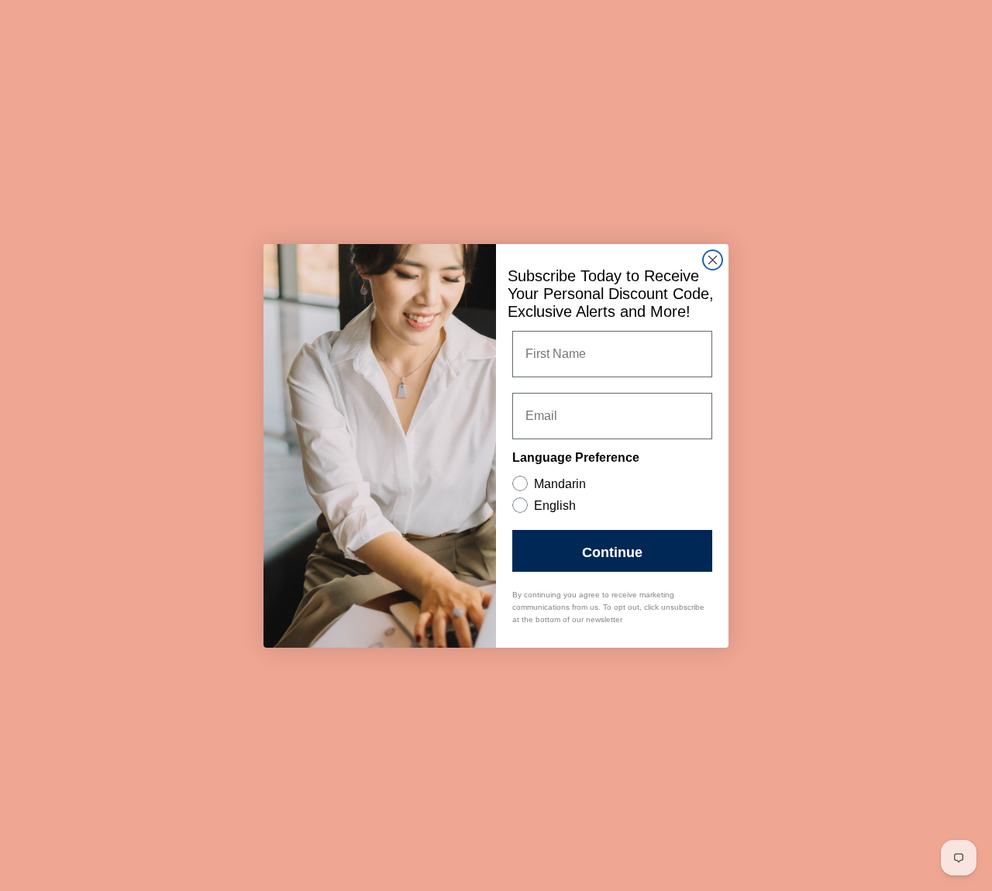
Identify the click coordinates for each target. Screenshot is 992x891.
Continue (612, 551)
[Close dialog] (712, 260)
